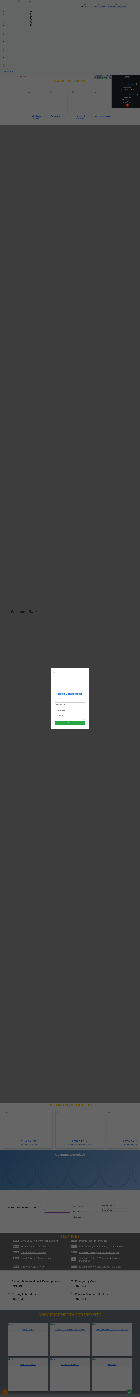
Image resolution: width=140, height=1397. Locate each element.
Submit (70, 723)
